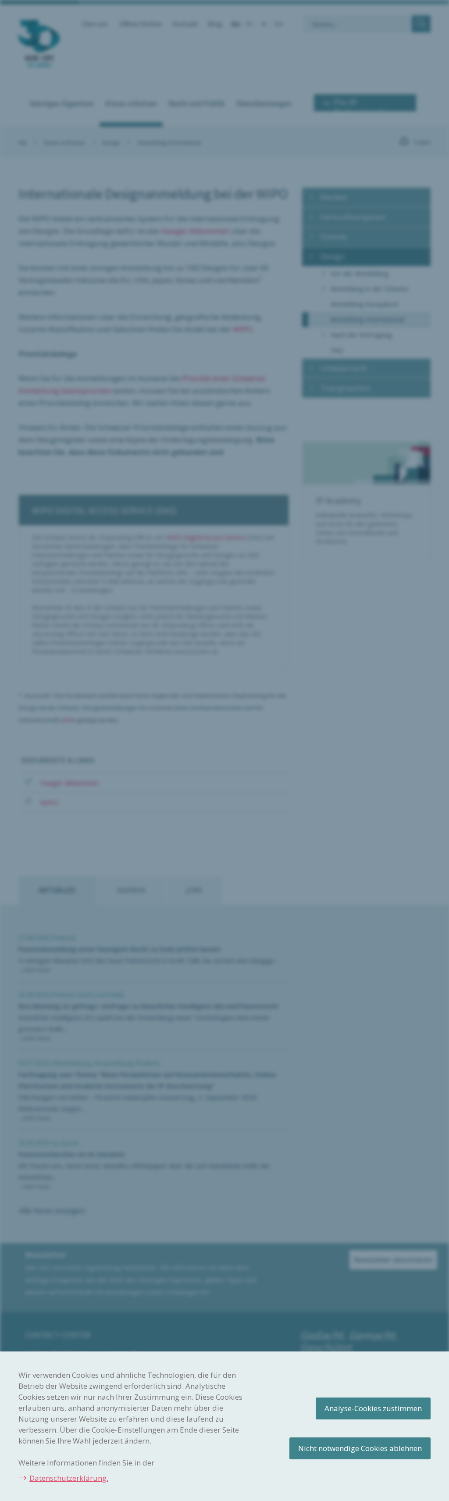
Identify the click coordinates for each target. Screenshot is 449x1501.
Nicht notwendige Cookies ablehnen (360, 1448)
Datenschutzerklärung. (68, 1478)
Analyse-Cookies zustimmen (373, 1408)
